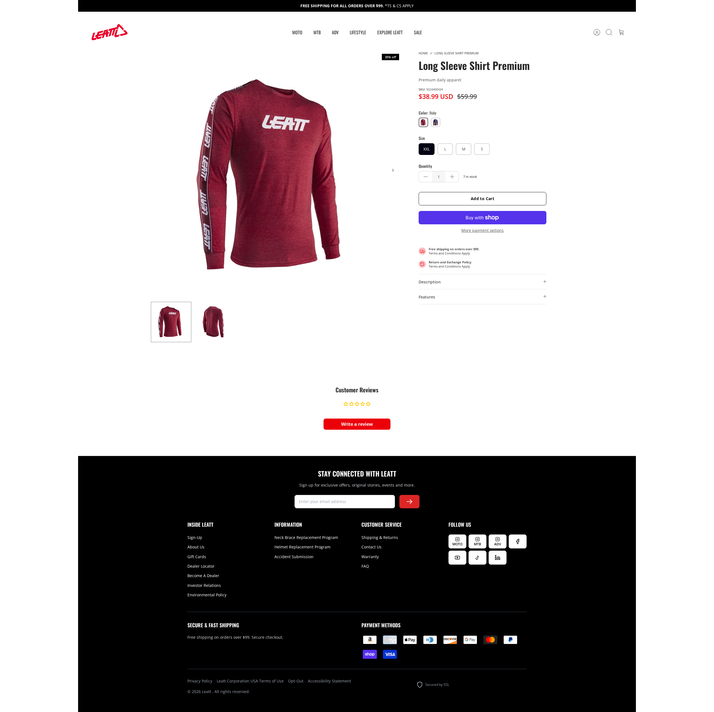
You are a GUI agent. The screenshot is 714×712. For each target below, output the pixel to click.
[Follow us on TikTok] (477, 558)
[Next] (393, 170)
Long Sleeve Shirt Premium (457, 53)
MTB (317, 32)
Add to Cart (482, 198)
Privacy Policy (199, 681)
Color (427, 113)
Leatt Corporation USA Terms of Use (250, 681)
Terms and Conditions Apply (449, 253)
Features (427, 297)
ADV (335, 32)
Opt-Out (295, 681)
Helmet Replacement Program (302, 547)
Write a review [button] (357, 424)
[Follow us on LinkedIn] (497, 558)
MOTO (297, 32)
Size (422, 138)
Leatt (207, 691)
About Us (195, 547)
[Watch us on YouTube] (457, 558)
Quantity (425, 166)
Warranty (370, 556)
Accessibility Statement (329, 681)
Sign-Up (194, 537)
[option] (276, 176)
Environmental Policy (206, 594)
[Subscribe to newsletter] (409, 501)
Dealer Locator (200, 566)
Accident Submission (293, 556)
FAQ (365, 566)
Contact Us (371, 547)
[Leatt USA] (108, 32)
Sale (418, 32)
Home (423, 53)
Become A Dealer (203, 575)
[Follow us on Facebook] (518, 541)
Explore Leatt (390, 32)
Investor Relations (204, 585)
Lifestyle (358, 32)
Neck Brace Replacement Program (306, 537)
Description (430, 282)
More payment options (482, 230)
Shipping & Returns (379, 537)
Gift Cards (196, 556)
